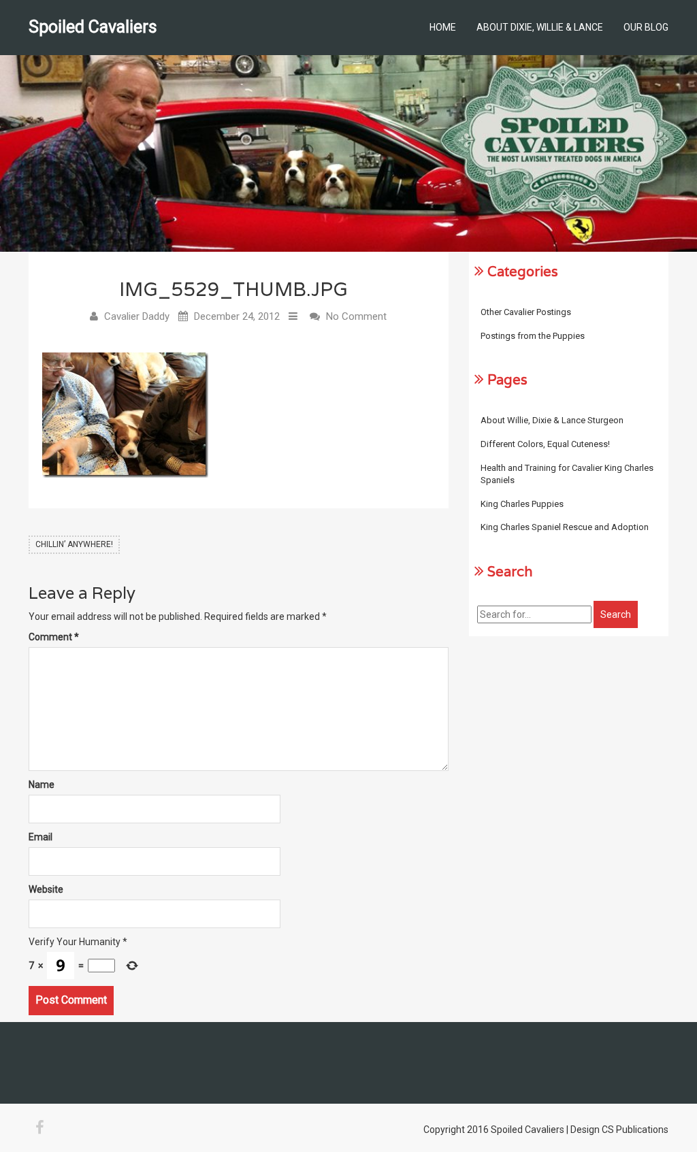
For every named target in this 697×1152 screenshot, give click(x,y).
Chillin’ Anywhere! (74, 544)
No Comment (356, 316)
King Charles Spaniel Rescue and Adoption (565, 527)
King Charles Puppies (522, 504)
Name (41, 784)
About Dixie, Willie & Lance (539, 27)
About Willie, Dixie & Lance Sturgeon (552, 420)
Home (442, 27)
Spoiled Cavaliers (93, 27)
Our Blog (645, 27)
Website (46, 889)
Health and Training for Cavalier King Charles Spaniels (567, 474)
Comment (54, 636)
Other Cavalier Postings (526, 312)
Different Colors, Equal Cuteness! (545, 444)
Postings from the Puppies (533, 336)
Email (40, 837)
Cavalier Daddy (136, 316)
